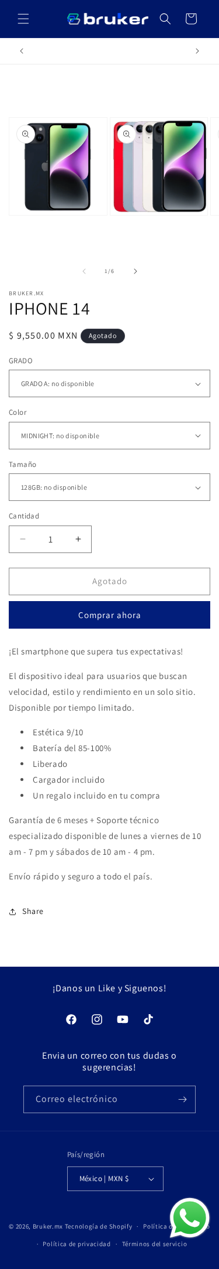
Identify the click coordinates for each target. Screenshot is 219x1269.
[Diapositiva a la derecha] (135, 271)
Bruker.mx (48, 1226)
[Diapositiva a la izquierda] (84, 271)
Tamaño (22, 464)
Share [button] (33, 911)
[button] (23, 19)
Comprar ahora (109, 614)
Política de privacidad (76, 1244)
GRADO (21, 361)
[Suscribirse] (182, 1099)
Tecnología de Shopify (99, 1226)
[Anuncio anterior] (21, 51)
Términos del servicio (154, 1244)
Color (17, 412)
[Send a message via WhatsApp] (189, 1218)
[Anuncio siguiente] (197, 51)
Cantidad (24, 516)
